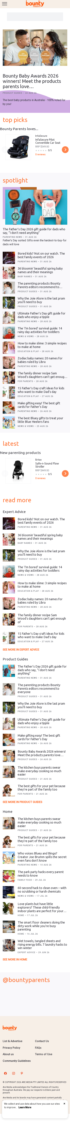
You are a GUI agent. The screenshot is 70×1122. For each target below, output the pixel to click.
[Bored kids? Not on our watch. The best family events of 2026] (9, 258)
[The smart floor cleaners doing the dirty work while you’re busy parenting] (9, 927)
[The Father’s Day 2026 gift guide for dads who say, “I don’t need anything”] (36, 207)
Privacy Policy (11, 1047)
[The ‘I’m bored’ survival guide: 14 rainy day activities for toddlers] (9, 333)
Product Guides (13, 93)
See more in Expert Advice (21, 649)
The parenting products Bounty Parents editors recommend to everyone (39, 287)
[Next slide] (65, 149)
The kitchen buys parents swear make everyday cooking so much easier (39, 771)
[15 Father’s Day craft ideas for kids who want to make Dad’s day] (9, 392)
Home (21, 915)
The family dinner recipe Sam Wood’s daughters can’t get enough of (42, 376)
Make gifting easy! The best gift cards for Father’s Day (39, 404)
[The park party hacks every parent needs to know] (9, 876)
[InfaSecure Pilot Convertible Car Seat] (18, 147)
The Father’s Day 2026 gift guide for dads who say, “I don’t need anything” (34, 230)
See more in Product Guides (22, 802)
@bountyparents (26, 979)
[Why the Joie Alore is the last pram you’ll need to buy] (9, 303)
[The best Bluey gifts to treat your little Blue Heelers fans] (9, 422)
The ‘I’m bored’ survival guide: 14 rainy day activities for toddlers (40, 330)
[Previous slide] (5, 149)
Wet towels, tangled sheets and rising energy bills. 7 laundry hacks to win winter (42, 944)
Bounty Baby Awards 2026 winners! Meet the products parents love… (32, 81)
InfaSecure (41, 136)
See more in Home (15, 959)
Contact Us (42, 1041)
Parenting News (13, 237)
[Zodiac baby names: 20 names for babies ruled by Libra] (9, 362)
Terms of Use (43, 1054)
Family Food (25, 880)
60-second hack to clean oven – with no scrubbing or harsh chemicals (42, 889)
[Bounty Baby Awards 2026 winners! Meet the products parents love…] (35, 48)
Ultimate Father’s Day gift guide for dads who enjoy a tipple (41, 315)
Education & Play (29, 351)
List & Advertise (12, 1041)
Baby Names (25, 276)
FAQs (38, 1047)
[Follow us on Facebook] (5, 1073)
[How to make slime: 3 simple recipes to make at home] (9, 348)
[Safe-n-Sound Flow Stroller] (18, 471)
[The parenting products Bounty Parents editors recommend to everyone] (9, 288)
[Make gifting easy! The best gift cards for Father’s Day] (9, 407)
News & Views (26, 336)
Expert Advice (27, 952)
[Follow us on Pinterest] (21, 1073)
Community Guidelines (17, 1060)
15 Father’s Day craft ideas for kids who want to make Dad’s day (41, 389)
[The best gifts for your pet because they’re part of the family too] (9, 790)
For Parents (26, 381)
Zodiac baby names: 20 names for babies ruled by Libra (40, 359)
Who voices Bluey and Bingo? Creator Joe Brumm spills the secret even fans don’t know (42, 857)
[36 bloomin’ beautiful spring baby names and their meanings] (9, 273)
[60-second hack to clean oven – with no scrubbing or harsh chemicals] (9, 892)
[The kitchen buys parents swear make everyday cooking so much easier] (9, 772)
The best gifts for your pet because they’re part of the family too (41, 787)
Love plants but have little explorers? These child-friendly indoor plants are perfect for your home (40, 909)
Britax (38, 459)
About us (8, 1054)
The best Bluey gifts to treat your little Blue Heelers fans (40, 419)
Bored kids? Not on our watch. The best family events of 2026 (41, 255)
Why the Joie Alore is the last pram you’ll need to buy (41, 300)
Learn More (25, 1107)
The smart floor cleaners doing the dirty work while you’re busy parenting (41, 926)
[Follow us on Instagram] (13, 1073)
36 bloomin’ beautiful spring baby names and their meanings (40, 270)
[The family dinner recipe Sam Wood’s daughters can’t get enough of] (9, 377)
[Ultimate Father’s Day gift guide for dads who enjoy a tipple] (9, 318)
